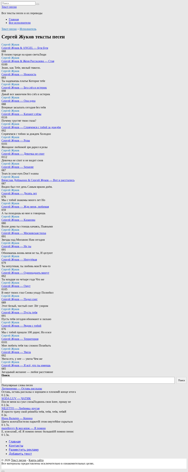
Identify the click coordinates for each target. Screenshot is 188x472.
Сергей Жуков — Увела (16, 352)
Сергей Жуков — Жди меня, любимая (25, 206)
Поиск (5, 375)
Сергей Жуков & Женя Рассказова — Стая (27, 61)
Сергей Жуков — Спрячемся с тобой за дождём (31, 127)
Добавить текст (20, 454)
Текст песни (9, 6)
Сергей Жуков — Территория (19, 338)
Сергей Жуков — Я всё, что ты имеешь (25, 365)
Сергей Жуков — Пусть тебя (19, 312)
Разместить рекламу (24, 450)
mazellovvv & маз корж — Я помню (23, 428)
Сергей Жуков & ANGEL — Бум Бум (24, 47)
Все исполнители (20, 22)
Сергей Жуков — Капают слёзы (21, 114)
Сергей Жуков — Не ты (16, 246)
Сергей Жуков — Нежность (18, 74)
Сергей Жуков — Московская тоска (23, 233)
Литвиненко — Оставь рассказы (21, 388)
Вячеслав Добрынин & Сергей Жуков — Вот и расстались (38, 180)
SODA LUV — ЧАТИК (16, 398)
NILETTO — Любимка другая (20, 408)
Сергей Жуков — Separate (17, 166)
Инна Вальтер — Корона (16, 418)
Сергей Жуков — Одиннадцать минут (25, 272)
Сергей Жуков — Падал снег (19, 299)
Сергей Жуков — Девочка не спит (22, 153)
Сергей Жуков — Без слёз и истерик (24, 87)
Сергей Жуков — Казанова (18, 219)
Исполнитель (28, 28)
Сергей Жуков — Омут (15, 286)
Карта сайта (36, 460)
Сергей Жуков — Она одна (18, 100)
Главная (14, 19)
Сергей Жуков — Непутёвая (19, 259)
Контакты (16, 446)
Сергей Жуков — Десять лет (19, 193)
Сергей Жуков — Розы (15, 140)
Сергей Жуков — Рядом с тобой (21, 325)
